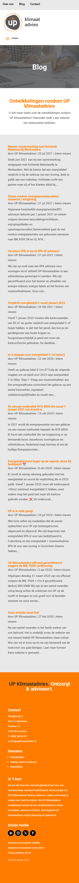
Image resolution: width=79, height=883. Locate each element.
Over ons (8, 4)
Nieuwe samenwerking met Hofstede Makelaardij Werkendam (32, 148)
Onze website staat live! (23, 612)
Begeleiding (16, 766)
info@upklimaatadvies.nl (23, 741)
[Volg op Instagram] (18, 833)
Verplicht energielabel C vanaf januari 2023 (36, 303)
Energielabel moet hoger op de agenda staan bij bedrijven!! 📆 (39, 463)
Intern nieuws (63, 153)
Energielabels (17, 757)
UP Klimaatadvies (25, 153)
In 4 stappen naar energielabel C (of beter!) (36, 354)
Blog (22, 4)
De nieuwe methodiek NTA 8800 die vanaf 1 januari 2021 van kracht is (37, 408)
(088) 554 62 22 (18, 736)
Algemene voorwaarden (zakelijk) (24, 843)
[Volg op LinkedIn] (11, 833)
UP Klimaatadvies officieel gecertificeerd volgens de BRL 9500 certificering (35, 564)
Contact (35, 4)
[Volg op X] (25, 833)
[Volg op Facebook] (33, 833)
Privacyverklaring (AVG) (19, 853)
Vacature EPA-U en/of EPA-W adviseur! (34, 251)
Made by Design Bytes (19, 860)
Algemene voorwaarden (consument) (26, 848)
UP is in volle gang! (20, 511)
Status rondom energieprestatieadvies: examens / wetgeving (34, 198)
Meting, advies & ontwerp (23, 762)
